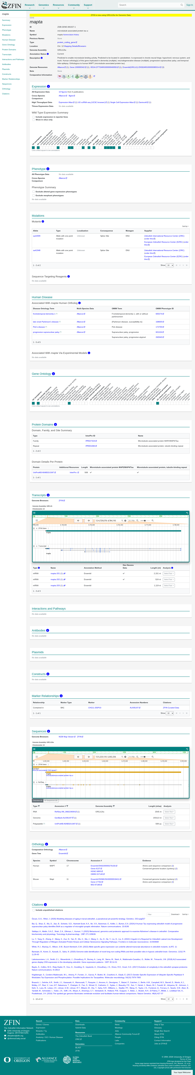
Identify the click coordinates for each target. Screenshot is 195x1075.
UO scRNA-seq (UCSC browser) (91, 102)
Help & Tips (159, 1024)
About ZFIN (159, 1034)
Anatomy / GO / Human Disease (49, 1037)
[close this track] (36, 528)
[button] (39, 806)
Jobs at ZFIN (159, 1044)
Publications (41, 1040)
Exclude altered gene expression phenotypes (56, 192)
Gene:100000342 (77, 67)
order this (149, 239)
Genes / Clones (42, 1024)
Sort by (184, 226)
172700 (159, 327)
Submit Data (80, 1028)
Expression (40, 1028)
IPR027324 (90, 441)
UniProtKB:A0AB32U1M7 (43, 472)
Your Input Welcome (182, 1072)
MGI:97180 (95, 885)
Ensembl (62, 853)
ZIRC (77, 1039)
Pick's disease (39, 327)
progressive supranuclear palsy (46, 332)
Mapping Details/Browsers (75, 46)
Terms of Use (185, 1059)
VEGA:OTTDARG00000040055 (103, 67)
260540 (159, 337)
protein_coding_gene (66, 42)
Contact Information (162, 1040)
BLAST (78, 1048)
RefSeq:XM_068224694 (65, 812)
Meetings (119, 1028)
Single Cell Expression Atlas (121, 102)
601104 (159, 332)
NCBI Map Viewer (66, 737)
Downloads (80, 1024)
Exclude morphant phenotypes (50, 195)
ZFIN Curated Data (171, 708)
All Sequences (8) (50, 800)
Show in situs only (44, 120)
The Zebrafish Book (83, 1036)
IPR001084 (90, 446)
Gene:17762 (96, 882)
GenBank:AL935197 (63, 818)
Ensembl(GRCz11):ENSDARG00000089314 (141, 67)
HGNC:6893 (96, 871)
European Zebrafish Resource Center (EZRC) (163, 242)
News (117, 1024)
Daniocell (142, 102)
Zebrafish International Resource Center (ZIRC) (164, 236)
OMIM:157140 (97, 874)
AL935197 (134, 708)
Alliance (60, 67)
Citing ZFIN (159, 1037)
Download (175, 914)
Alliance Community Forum (126, 1034)
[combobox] (151, 5)
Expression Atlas (66, 102)
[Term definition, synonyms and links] (56, 314)
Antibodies (40, 1034)
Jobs (117, 1031)
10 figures (63, 92)
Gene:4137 (95, 868)
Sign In (189, 5)
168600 (159, 322)
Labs (117, 1040)
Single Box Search (162, 1031)
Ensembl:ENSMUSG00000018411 (105, 879)
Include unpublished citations (49, 910)
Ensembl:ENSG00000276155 (103, 866)
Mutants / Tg (41, 1031)
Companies (119, 1044)
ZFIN (61, 500)
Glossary (158, 1028)
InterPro (73, 472)
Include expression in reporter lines (52, 117)
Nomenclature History (71, 35)
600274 (159, 314)
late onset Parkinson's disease (46, 322)
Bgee (71, 96)
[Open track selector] (37, 520)
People (118, 1037)
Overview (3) (37, 800)
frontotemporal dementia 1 (44, 314)
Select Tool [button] (168, 573)
